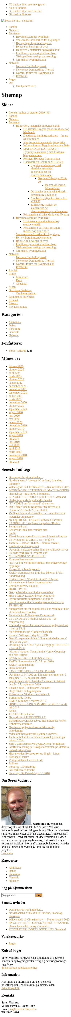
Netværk (14, 254)
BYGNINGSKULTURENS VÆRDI (30, 658)
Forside (13, 115)
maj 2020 (14, 418)
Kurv (19, 280)
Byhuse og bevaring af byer (32, 240)
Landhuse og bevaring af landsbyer (36, 244)
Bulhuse (13, 763)
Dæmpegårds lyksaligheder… (26, 477)
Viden (12, 286)
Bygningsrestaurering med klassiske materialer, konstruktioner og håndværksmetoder (46, 170)
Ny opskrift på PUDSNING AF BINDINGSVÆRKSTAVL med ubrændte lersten (37, 719)
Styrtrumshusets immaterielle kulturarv (31, 598)
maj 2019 (14, 445)
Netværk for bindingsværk (31, 257)
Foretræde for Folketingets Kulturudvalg (32, 615)
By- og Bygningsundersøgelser (34, 237)
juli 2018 (14, 461)
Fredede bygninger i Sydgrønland (28, 552)
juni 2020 (14, 415)
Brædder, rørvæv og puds (23, 585)
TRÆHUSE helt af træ (22, 714)
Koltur (12, 710)
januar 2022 (15, 382)
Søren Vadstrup (17, 350)
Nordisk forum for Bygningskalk (35, 263)
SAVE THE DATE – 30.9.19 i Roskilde (32, 671)
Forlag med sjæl (18, 526)
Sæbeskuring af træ (20, 750)
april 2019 (14, 448)
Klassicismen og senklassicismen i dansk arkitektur (38, 536)
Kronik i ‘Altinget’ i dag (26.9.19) (28, 635)
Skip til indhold (17, 7)
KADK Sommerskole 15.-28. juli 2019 (31, 661)
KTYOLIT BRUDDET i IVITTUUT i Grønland (37, 496)
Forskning (14, 122)
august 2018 (16, 458)
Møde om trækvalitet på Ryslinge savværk (33, 733)
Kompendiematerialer (21, 559)
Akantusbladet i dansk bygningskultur (30, 582)
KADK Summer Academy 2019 (27, 700)
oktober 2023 (16, 379)
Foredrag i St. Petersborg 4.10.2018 (29, 773)
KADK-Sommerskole (21, 664)
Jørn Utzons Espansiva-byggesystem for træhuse (36, 743)
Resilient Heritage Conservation (41, 158)
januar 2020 (15, 422)
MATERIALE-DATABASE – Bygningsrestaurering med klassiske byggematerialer (43, 152)
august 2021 (16, 395)
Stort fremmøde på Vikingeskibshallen (31, 631)
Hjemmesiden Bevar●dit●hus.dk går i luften (34, 753)
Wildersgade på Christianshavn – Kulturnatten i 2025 (39, 487)
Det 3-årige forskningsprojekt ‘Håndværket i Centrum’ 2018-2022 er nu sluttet (34, 508)
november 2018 (18, 455)
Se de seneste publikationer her (19, 967)
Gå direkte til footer (20, 14)
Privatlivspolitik (18, 306)
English (13, 270)
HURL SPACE (18, 589)
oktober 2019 (16, 428)
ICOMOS (21, 267)
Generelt (14, 332)
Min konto (22, 277)
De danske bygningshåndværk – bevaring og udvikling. (49, 193)
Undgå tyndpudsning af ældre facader (30, 500)
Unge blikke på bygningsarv (25, 691)
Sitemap (13, 303)
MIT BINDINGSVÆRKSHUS (27, 556)
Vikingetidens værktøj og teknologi (36, 247)
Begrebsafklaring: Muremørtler (55, 186)
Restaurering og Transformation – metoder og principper (42, 229)
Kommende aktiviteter (21, 296)
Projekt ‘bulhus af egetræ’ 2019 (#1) (29, 112)
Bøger (12, 273)
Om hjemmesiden (26, 293)
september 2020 (18, 409)
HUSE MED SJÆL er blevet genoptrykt (32, 595)
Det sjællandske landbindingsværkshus (31, 592)
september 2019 (18, 432)
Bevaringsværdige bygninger (32, 217)
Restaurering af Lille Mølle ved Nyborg (46, 214)
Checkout (21, 283)
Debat (12, 325)
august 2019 (16, 435)
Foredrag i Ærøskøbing (22, 766)
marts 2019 (15, 451)
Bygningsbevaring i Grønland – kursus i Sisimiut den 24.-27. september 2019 (37, 683)
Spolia (12, 533)
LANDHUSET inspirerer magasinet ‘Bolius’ (34, 523)
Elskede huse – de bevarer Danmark (29, 687)
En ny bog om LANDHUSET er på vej (31, 539)
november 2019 (18, 425)
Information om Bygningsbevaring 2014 (46, 145)
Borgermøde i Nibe (20, 697)
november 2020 (18, 402)
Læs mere (7, 853)
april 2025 (14, 372)
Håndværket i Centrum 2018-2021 (43, 161)
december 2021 (17, 385)
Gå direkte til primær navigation (27, 4)
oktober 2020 (16, 405)
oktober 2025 (16, 369)
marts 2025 (15, 376)
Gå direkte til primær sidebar (25, 11)
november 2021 (18, 389)
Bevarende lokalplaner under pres (28, 529)
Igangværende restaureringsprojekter (44, 142)
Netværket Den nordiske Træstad (35, 260)
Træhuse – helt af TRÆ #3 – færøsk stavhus (34, 543)
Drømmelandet (17, 668)
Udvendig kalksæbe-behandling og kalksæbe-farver (38, 549)
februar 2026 (16, 366)
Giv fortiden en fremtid (22, 770)
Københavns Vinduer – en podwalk (29, 694)
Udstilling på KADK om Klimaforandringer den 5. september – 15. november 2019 (38, 676)
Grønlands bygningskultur (31, 250)
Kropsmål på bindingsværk (24, 569)
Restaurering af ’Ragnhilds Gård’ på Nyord (33, 579)
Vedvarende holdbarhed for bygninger (38, 234)
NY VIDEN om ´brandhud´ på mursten (31, 503)
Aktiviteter (15, 322)
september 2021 (18, 392)
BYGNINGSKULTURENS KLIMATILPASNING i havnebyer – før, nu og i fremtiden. (39, 492)
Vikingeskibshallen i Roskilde (26, 760)
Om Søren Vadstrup (20, 290)
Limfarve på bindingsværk (24, 546)
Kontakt (13, 300)
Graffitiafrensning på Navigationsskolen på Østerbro (39, 746)
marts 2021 (15, 399)
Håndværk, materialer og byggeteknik (38, 125)
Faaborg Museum (19, 756)
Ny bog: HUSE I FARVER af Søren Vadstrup (35, 519)
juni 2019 (14, 441)
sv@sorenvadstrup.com (23, 1009)
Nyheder (14, 119)
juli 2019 (14, 438)
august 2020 (16, 412)
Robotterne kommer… (22, 723)
